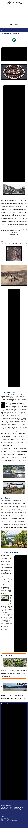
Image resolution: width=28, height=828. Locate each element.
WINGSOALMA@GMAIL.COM (6, 819)
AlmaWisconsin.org (14, 234)
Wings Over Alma (7, 826)
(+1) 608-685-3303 (4, 818)
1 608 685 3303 (16, 2)
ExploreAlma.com (14, 232)
